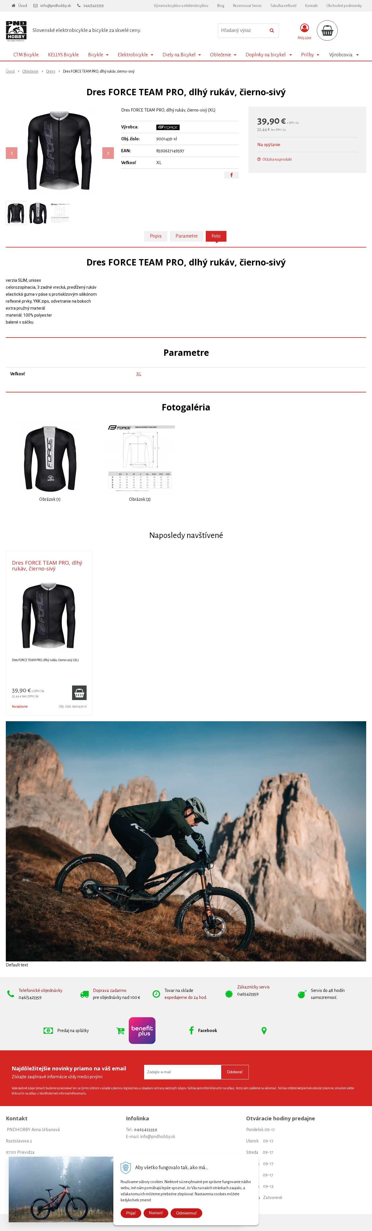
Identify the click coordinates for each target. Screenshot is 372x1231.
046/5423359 (93, 6)
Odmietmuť (186, 1213)
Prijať (131, 1213)
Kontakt (311, 6)
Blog (220, 6)
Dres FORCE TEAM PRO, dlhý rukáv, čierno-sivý (47, 565)
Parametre (187, 236)
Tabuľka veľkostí (283, 6)
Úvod (22, 6)
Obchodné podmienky (344, 6)
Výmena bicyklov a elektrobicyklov (181, 6)
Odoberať (235, 1072)
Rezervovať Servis (247, 6)
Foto (216, 236)
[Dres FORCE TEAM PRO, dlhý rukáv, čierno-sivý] (60, 150)
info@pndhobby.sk (55, 6)
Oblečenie (30, 71)
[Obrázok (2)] (140, 457)
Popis (156, 236)
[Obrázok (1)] (50, 457)
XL (138, 374)
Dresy (50, 71)
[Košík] (327, 30)
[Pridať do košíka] (79, 693)
